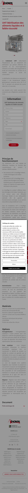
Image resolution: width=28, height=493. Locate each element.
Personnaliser (14, 260)
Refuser (14, 264)
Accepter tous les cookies (14, 268)
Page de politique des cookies (10, 257)
